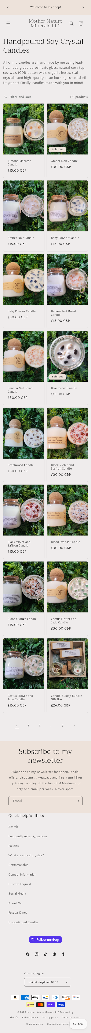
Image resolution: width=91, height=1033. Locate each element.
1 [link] (17, 726)
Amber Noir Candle (64, 161)
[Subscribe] (77, 801)
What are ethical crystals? (26, 855)
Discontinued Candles (23, 922)
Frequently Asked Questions (27, 836)
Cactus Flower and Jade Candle (63, 620)
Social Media (17, 893)
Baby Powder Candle (65, 238)
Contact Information (22, 874)
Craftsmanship (18, 865)
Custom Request (19, 884)
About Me (15, 903)
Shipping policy (34, 1024)
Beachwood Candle (64, 388)
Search (13, 827)
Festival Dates (17, 912)
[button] (8, 23)
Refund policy (30, 1017)
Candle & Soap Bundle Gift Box (66, 697)
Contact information (58, 1024)
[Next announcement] (83, 7)
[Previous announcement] (7, 7)
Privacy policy (50, 1017)
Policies (13, 846)
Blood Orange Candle (65, 542)
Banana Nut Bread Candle (63, 313)
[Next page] (74, 726)
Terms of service (71, 1017)
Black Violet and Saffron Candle (62, 467)
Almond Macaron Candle (19, 163)
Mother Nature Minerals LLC (43, 1012)
